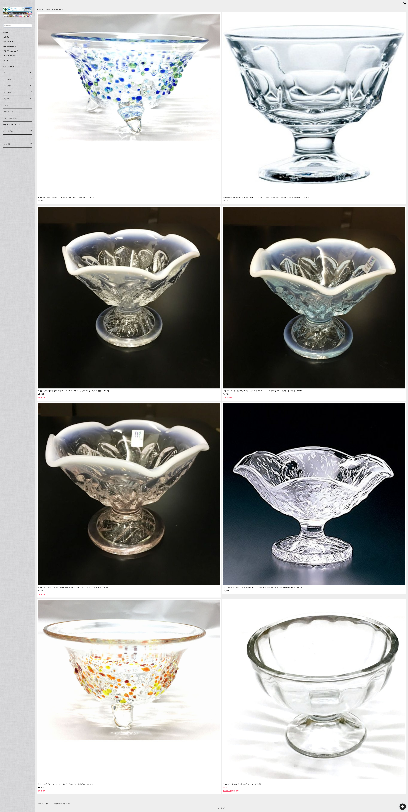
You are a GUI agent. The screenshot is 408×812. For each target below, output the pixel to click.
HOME (39, 9)
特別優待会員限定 (9, 46)
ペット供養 (7, 144)
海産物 (5, 105)
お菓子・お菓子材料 (10, 118)
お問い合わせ (8, 42)
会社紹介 (6, 37)
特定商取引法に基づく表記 (62, 804)
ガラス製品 (7, 92)
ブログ (5, 60)
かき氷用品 (48, 9)
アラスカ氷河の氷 (9, 56)
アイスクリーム (8, 112)
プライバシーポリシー (44, 804)
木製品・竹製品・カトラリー (12, 125)
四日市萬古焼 (8, 131)
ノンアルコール (8, 138)
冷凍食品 (6, 99)
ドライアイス (7, 86)
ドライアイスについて (10, 51)
